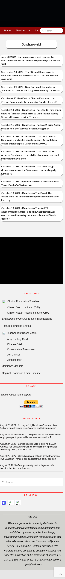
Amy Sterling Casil (17, 339)
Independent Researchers (21, 333)
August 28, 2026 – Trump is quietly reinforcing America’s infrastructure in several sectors (27, 466)
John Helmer (14, 359)
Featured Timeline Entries (16, 326)
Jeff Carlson (14, 354)
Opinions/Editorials (12, 366)
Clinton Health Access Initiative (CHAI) (28, 312)
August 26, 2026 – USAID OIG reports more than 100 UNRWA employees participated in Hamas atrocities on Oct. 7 (30, 436)
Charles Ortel (14, 344)
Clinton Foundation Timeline (23, 301)
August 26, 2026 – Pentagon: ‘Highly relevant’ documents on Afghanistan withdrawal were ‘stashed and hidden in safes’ (29, 426)
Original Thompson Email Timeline (21, 373)
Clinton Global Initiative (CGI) (23, 307)
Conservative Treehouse (21, 349)
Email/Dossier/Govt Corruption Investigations (27, 318)
